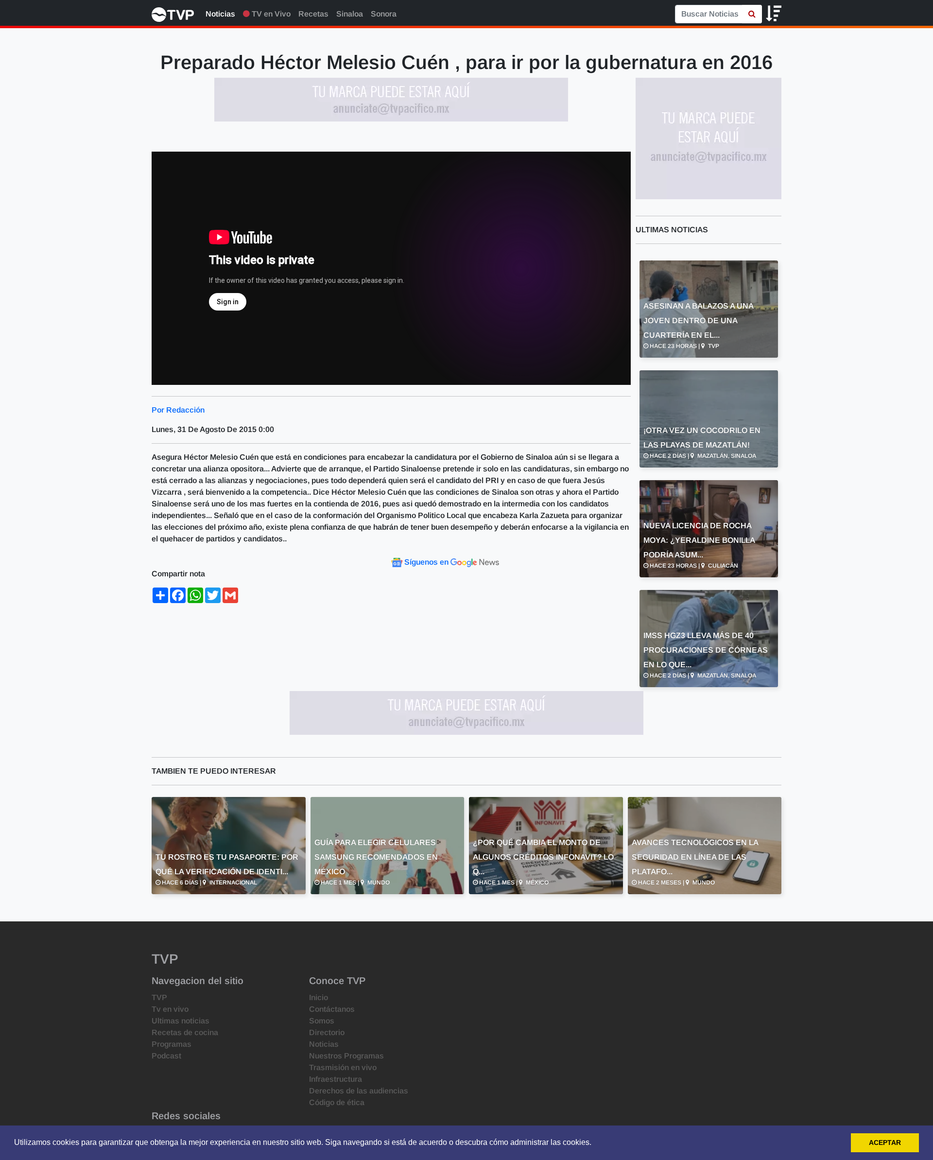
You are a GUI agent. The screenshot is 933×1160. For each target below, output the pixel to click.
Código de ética (336, 1102)
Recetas (313, 14)
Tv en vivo (170, 1009)
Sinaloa (349, 14)
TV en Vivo (270, 14)
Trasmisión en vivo (343, 1067)
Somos (321, 1021)
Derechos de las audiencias (358, 1091)
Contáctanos (332, 1009)
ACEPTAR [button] (885, 1142)
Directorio (327, 1032)
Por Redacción (178, 410)
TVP (159, 997)
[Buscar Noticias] (752, 14)
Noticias (220, 14)
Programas (171, 1044)
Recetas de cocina (185, 1032)
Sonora (384, 14)
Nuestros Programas (346, 1056)
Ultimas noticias (180, 1021)
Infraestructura (335, 1079)
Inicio (318, 997)
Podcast (166, 1056)
